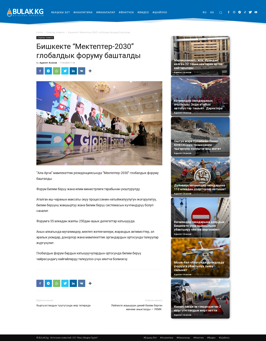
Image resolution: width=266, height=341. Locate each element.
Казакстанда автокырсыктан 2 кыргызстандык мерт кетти (197, 308)
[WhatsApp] (56, 71)
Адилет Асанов (48, 62)
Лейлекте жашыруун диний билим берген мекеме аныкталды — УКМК (136, 307)
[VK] (81, 71)
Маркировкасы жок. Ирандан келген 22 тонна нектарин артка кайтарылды (198, 64)
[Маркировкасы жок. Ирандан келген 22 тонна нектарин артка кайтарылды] (200, 55)
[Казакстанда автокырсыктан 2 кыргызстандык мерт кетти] (200, 299)
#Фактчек (198, 337)
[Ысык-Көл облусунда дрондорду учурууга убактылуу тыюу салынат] (200, 257)
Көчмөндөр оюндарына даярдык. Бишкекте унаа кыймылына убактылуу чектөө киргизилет (199, 225)
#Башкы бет (150, 337)
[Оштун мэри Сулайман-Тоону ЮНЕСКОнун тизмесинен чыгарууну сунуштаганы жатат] (200, 136)
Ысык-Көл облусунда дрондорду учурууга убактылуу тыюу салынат (199, 266)
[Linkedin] (73, 71)
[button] (220, 12)
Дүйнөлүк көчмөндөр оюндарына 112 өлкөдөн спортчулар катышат (200, 187)
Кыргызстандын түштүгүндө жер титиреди (63, 305)
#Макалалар (183, 337)
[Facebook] (228, 12)
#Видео (211, 337)
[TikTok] (245, 12)
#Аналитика (166, 337)
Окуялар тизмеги (55, 32)
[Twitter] (250, 12)
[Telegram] (239, 12)
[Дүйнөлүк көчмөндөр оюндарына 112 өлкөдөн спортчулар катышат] (200, 175)
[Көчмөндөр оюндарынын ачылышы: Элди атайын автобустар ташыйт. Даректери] (200, 95)
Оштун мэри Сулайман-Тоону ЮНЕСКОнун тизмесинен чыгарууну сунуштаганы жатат (197, 144)
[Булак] (25, 12)
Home (39, 32)
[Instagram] (234, 12)
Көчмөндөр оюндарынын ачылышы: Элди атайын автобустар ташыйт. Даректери (198, 104)
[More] (90, 71)
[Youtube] (256, 12)
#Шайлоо (224, 337)
